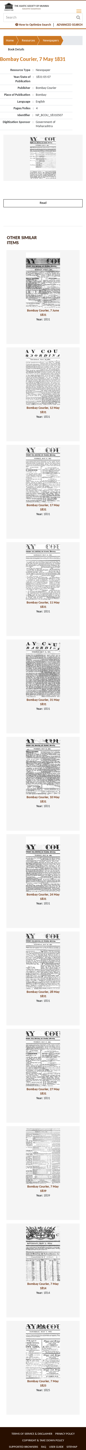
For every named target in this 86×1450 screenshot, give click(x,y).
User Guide (56, 1446)
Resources (28, 40)
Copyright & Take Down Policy (43, 1440)
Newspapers (51, 40)
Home (10, 40)
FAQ (43, 1446)
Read (43, 203)
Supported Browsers (23, 1446)
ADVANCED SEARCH (70, 25)
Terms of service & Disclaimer (31, 1433)
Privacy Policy (65, 1433)
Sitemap (72, 1446)
